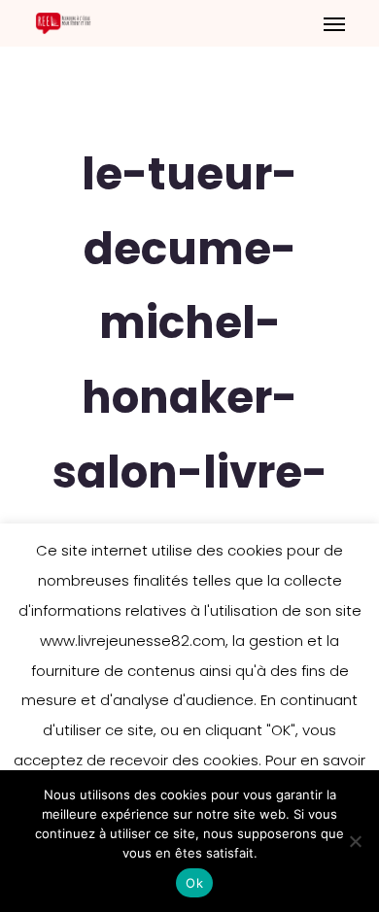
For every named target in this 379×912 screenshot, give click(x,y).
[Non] (354, 841)
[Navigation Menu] (334, 23)
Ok (194, 883)
